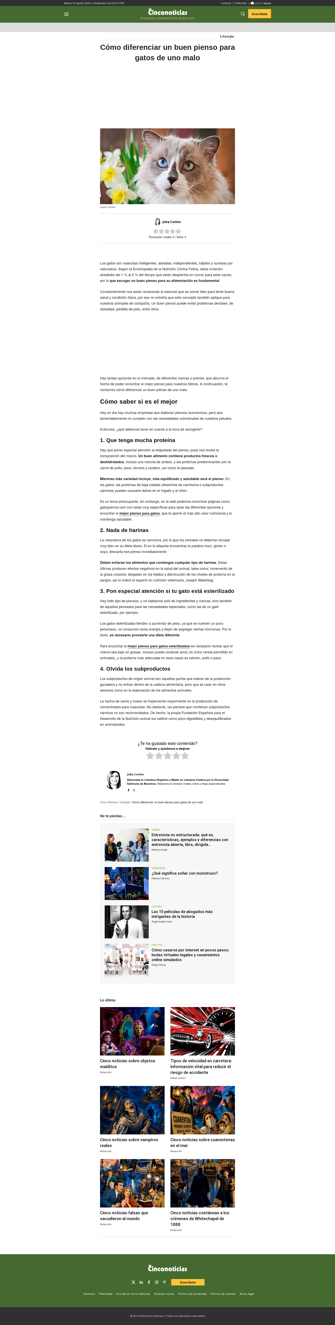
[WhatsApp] (181, 250)
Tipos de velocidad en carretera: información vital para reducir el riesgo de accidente (201, 1066)
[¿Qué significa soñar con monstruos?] (127, 883)
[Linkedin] (141, 1282)
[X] (164, 250)
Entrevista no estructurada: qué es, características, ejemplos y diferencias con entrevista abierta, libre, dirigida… (190, 840)
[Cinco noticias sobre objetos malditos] (132, 1031)
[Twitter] (133, 1282)
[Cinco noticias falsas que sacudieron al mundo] (132, 1183)
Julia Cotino (172, 222)
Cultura (157, 906)
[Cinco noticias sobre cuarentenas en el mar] (202, 1110)
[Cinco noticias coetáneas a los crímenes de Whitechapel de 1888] (202, 1183)
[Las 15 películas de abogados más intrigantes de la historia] (127, 921)
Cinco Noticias (108, 802)
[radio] (150, 756)
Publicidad (241, 3)
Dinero (156, 830)
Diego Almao (159, 965)
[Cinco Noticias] (167, 1269)
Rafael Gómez (178, 1078)
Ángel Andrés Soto (162, 921)
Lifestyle (227, 36)
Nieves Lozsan (159, 849)
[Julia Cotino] (158, 221)
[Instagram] (157, 1282)
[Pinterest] (164, 1282)
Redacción (105, 1072)
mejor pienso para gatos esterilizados (159, 646)
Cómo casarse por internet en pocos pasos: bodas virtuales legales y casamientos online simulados (190, 955)
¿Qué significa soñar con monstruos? (185, 873)
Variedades (158, 868)
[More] (199, 250)
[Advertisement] (272, 126)
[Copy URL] (190, 250)
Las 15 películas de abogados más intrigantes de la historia (182, 914)
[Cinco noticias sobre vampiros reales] (132, 1110)
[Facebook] (172, 250)
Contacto (226, 3)
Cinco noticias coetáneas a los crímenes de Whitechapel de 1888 (199, 1218)
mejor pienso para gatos (139, 513)
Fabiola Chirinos (160, 878)
